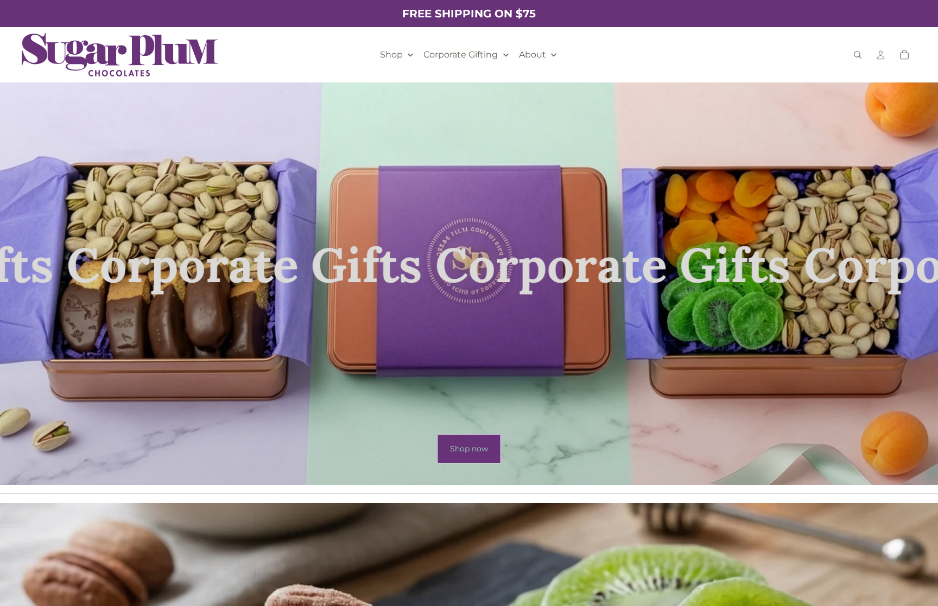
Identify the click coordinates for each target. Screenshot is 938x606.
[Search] (858, 55)
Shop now (469, 449)
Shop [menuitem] (391, 54)
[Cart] (904, 55)
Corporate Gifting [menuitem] (460, 54)
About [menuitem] (532, 54)
